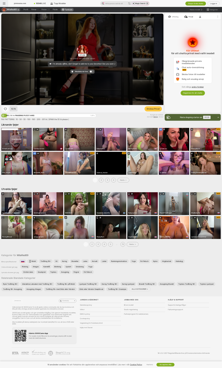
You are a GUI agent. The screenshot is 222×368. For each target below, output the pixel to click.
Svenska (65, 301)
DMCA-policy (85, 314)
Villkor (82, 309)
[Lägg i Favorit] (5, 108)
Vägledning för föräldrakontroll (91, 323)
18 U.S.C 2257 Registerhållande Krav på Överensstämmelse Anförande (184, 353)
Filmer (34, 9)
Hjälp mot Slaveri (86, 327)
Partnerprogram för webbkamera (136, 314)
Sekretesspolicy (86, 305)
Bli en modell (128, 305)
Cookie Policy (136, 365)
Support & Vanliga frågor (177, 305)
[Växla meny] (4, 3)
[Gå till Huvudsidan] (20, 3)
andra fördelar (198, 87)
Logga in (213, 4)
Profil (25, 9)
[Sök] (129, 3)
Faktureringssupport (175, 309)
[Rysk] (22, 261)
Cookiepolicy (85, 318)
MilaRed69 (22, 255)
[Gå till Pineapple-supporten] (51, 353)
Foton (45, 9)
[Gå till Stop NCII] (63, 353)
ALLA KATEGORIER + (140, 289)
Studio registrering (131, 309)
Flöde (55, 9)
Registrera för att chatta (192, 93)
